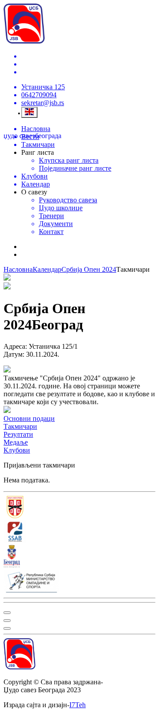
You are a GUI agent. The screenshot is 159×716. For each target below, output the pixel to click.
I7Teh (77, 705)
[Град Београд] (79, 557)
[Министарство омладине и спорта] (79, 582)
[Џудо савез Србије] (79, 508)
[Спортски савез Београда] (79, 532)
